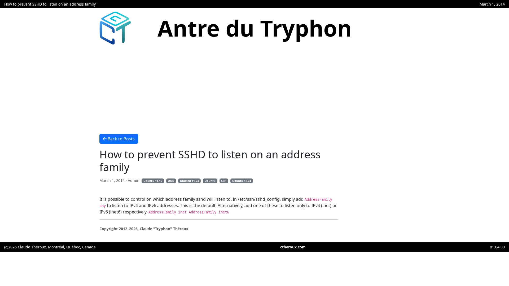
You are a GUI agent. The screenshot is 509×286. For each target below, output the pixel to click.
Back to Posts (121, 139)
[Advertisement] (254, 88)
